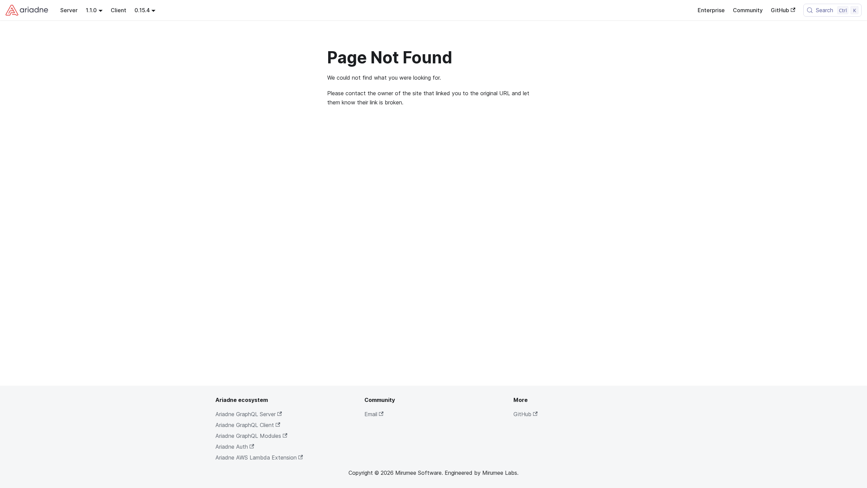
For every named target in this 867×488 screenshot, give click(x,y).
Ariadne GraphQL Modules (248, 435)
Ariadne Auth (231, 446)
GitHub (780, 10)
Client (118, 10)
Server (69, 10)
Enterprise (711, 10)
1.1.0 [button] (91, 10)
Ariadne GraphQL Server (245, 414)
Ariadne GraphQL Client (244, 425)
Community (748, 10)
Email (370, 414)
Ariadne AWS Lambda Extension (256, 457)
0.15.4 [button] (142, 10)
